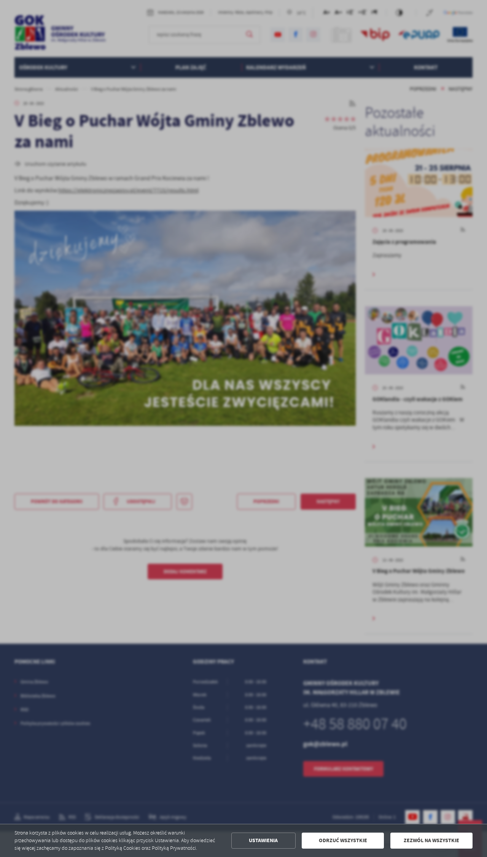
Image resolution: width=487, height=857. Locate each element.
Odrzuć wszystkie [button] (343, 840)
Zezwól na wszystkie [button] (431, 840)
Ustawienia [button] (263, 840)
